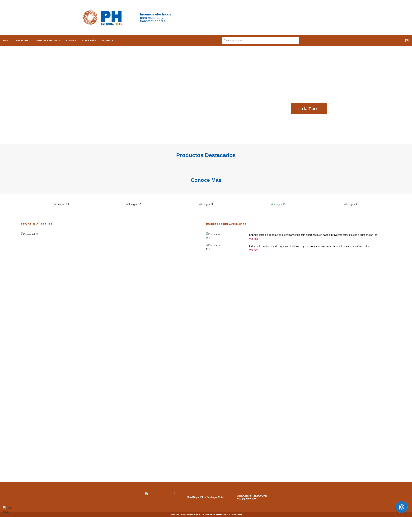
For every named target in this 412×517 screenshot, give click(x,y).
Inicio (6, 40)
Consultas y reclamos (47, 40)
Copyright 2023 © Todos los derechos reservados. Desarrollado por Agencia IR (206, 514)
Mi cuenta (107, 40)
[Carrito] (407, 41)
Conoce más (89, 40)
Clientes (71, 40)
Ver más (253, 238)
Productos (22, 40)
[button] (22, 204)
